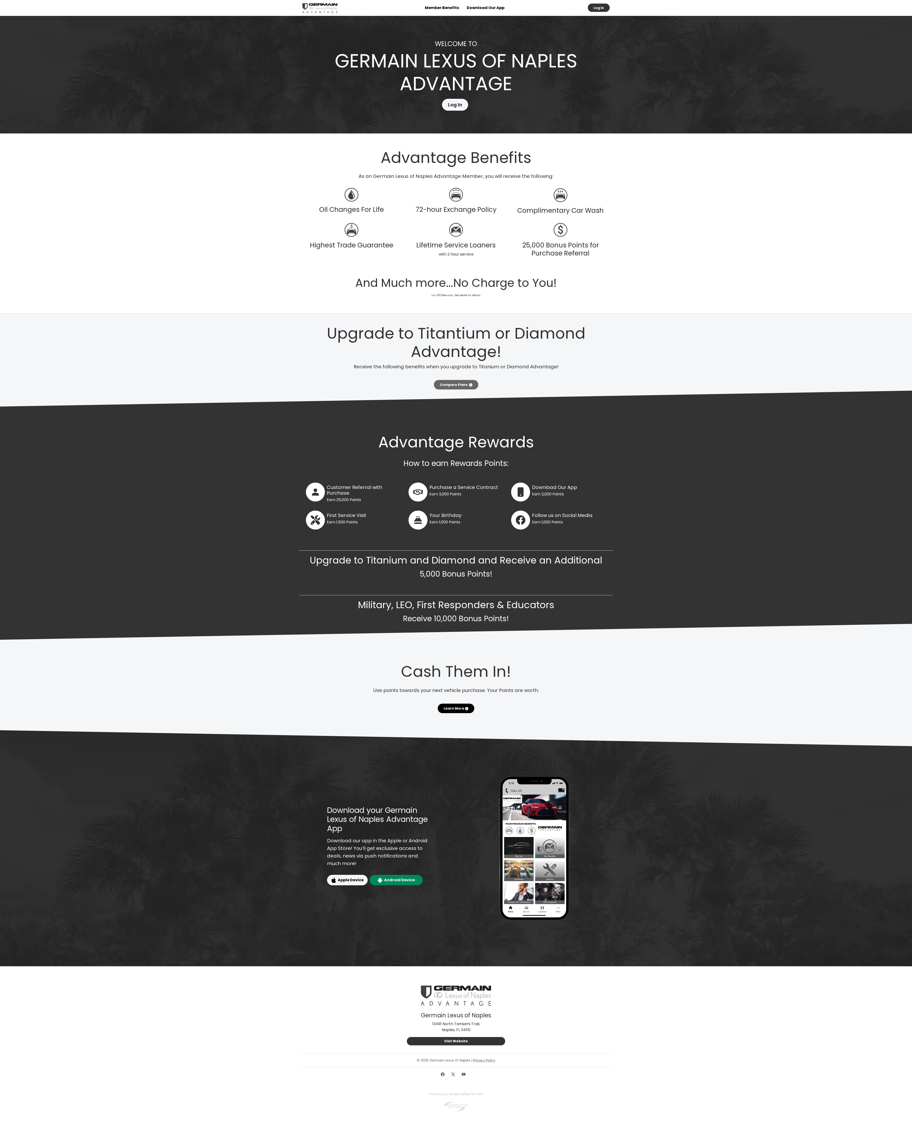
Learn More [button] (454, 708)
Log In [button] (599, 7)
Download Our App (485, 7)
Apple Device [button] (350, 880)
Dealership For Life (466, 1094)
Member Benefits (442, 7)
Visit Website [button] (456, 1041)
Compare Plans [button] (454, 384)
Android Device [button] (399, 880)
